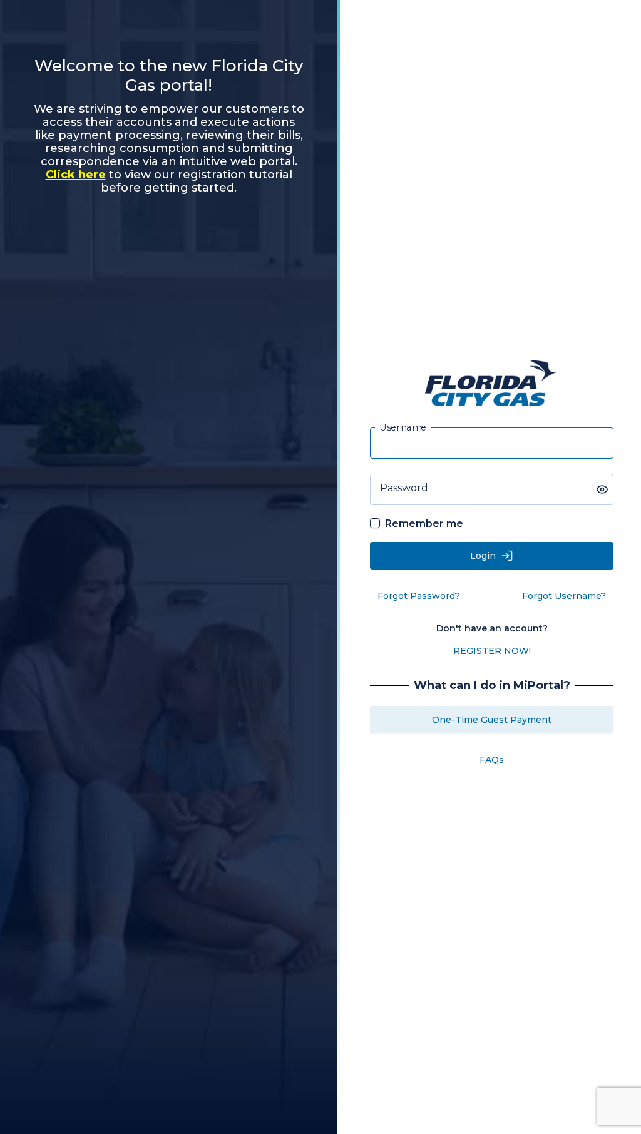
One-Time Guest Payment (491, 719)
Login (483, 555)
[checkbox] (375, 523)
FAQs (491, 759)
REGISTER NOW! (492, 650)
